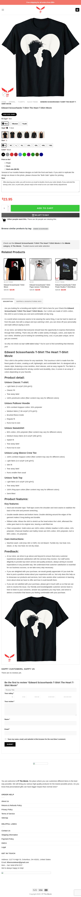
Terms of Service (8, 814)
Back (8, 166)
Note (3, 178)
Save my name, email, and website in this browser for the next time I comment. (37, 739)
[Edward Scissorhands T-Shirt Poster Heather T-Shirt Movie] (66, 269)
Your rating (9, 693)
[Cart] (77, 10)
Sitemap (4, 818)
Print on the (6, 159)
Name (7, 719)
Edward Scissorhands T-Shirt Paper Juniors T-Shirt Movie (40, 286)
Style (4, 128)
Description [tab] (8, 301)
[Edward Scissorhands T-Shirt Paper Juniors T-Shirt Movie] (40, 269)
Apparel (12, 102)
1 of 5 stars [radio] (8, 697)
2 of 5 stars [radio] (18, 697)
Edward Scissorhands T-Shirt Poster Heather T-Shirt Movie (65, 286)
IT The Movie (22, 781)
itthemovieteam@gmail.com (18, 862)
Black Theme (32, 102)
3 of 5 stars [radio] (30, 697)
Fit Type (4, 119)
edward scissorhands (40, 228)
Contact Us (5, 831)
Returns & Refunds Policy (11, 805)
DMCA (4, 843)
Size (3, 140)
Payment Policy (7, 839)
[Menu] (2, 9)
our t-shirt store (28, 344)
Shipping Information (9, 835)
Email (7, 729)
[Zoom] (4, 94)
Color (3, 150)
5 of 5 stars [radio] (60, 697)
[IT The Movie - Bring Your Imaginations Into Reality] (40, 10)
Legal (3, 847)
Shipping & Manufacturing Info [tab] (28, 301)
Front (8, 163)
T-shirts (21, 102)
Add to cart (45, 208)
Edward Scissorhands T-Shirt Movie (14, 286)
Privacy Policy (7, 810)
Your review (9, 701)
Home (3, 102)
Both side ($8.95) (12, 169)
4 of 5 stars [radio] (44, 697)
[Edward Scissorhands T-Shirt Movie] (14, 269)
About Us (5, 801)
